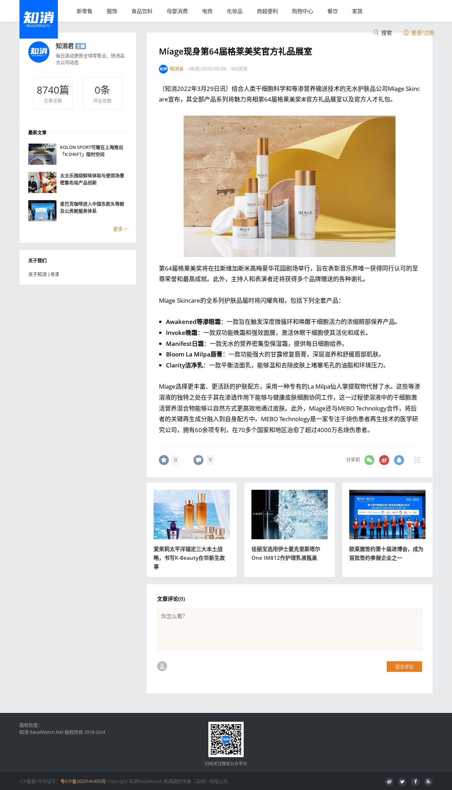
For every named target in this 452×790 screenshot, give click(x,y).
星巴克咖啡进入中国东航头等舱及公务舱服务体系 (92, 207)
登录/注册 (422, 32)
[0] (164, 460)
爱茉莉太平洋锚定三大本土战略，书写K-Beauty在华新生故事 (189, 557)
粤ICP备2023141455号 (83, 781)
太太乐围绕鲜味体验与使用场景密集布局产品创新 (92, 179)
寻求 (54, 274)
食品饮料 (142, 10)
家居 (357, 10)
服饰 (112, 10)
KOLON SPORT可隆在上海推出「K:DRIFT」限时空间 (91, 150)
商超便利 (267, 10)
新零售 (85, 10)
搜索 (386, 32)
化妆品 (235, 10)
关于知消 (37, 274)
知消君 (65, 46)
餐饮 (332, 10)
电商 (207, 10)
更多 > (120, 228)
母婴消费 (177, 10)
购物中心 (302, 10)
